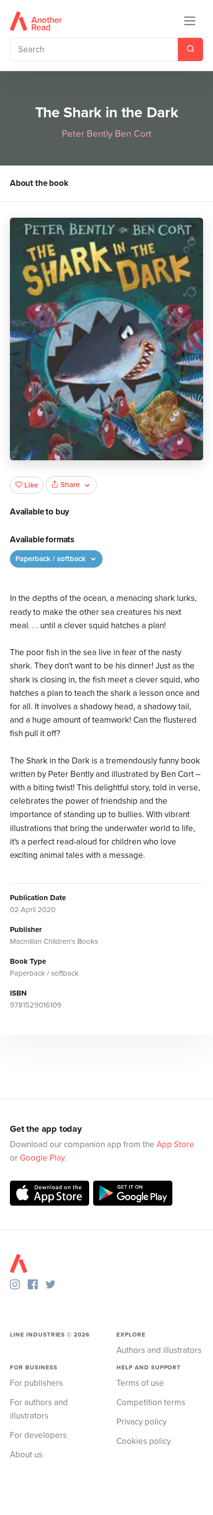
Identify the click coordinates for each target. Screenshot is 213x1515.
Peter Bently (87, 133)
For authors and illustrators (39, 1409)
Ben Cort (133, 133)
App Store (175, 1144)
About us (26, 1454)
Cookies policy (143, 1441)
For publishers (36, 1383)
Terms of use (140, 1383)
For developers (38, 1435)
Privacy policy (141, 1422)
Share (70, 484)
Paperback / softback (51, 558)
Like (31, 485)
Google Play (42, 1158)
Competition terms (150, 1402)
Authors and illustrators (159, 1350)
